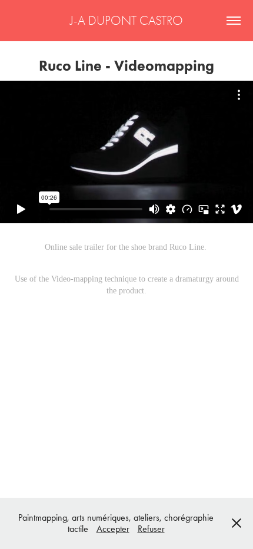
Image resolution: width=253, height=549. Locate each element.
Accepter (112, 528)
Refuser (151, 528)
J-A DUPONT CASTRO (126, 20)
